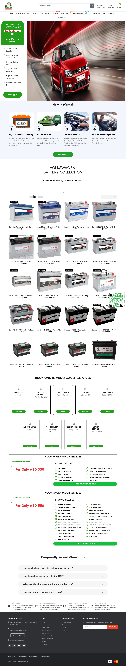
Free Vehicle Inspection (97, 14)
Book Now (85, 411)
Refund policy (23, 656)
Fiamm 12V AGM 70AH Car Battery (21, 364)
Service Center (38, 14)
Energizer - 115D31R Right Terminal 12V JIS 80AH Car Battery (83, 330)
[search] (92, 6)
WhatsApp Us (12, 95)
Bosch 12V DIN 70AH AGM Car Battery (22, 330)
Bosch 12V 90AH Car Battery (21, 261)
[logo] (8, 6)
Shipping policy (33, 656)
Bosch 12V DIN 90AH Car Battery (49, 261)
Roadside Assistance (23, 14)
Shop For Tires (66, 14)
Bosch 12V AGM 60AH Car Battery (77, 261)
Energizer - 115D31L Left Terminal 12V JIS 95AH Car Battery (56, 330)
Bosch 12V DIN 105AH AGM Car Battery (22, 296)
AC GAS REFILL (30, 427)
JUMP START (19, 392)
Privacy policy (12, 656)
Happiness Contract (80, 14)
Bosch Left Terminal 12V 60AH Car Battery (22, 227)
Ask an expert (17, 635)
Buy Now (40, 411)
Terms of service (45, 656)
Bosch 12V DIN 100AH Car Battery (104, 261)
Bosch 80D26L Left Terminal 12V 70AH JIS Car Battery (81, 227)
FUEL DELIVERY (51, 427)
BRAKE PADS (107, 392)
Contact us (61, 18)
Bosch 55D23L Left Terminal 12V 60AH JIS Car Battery (54, 227)
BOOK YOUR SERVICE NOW (85, 484)
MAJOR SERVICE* (96, 428)
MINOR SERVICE (74, 427)
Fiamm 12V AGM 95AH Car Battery (77, 364)
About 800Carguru (66, 622)
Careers (64, 630)
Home (11, 14)
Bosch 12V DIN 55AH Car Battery (104, 296)
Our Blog (64, 627)
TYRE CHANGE (63, 392)
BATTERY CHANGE (41, 393)
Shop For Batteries (51, 14)
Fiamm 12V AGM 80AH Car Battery (49, 364)
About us (111, 14)
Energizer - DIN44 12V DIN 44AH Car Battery (107, 330)
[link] (9, 645)
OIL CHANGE (85, 392)
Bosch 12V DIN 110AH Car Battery (77, 296)
